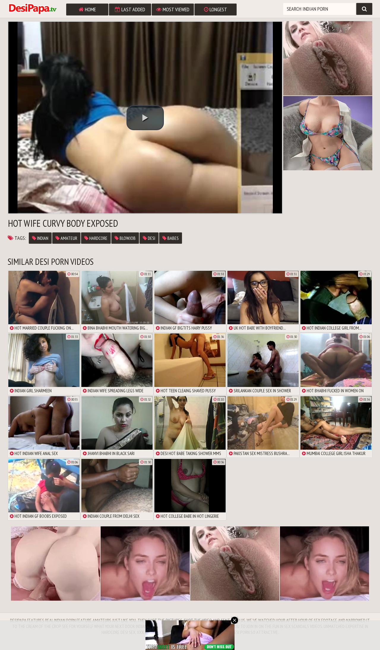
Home (90, 9)
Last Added (132, 9)
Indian (42, 238)
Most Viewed (175, 9)
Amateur (68, 238)
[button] (145, 117)
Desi (151, 238)
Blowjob (127, 238)
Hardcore (97, 238)
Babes (173, 238)
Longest (217, 9)
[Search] (364, 9)
